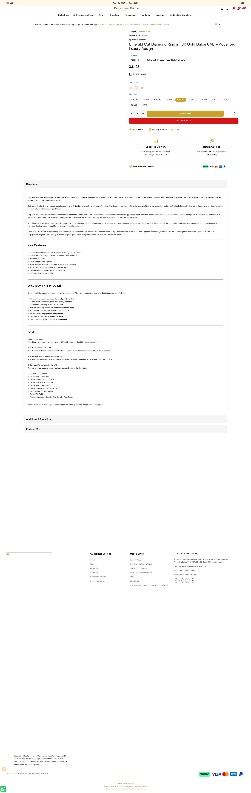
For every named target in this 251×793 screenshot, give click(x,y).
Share (176, 129)
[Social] (176, 580)
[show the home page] (42, 651)
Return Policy (211, 155)
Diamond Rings (90, 25)
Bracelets (114, 15)
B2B (242, 3)
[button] (232, 9)
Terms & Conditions (138, 568)
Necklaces (130, 15)
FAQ (132, 577)
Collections (63, 15)
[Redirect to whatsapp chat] (5, 789)
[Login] (227, 9)
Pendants (145, 15)
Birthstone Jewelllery (83, 15)
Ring (101, 15)
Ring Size (133, 94)
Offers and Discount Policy (141, 572)
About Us (94, 568)
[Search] (222, 9)
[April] (216, 25)
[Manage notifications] (4, 769)
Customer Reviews (98, 577)
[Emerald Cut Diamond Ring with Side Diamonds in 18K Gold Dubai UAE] (212, 25)
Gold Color (133, 82)
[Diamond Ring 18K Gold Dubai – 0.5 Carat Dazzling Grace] (219, 25)
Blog (92, 564)
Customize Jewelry (98, 581)
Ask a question (138, 129)
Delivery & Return (159, 129)
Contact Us (94, 572)
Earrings (160, 15)
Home (38, 25)
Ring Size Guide (139, 74)
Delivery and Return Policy (141, 564)
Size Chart (134, 581)
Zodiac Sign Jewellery (180, 15)
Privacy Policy (136, 560)
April (79, 25)
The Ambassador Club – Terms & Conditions (149, 585)
